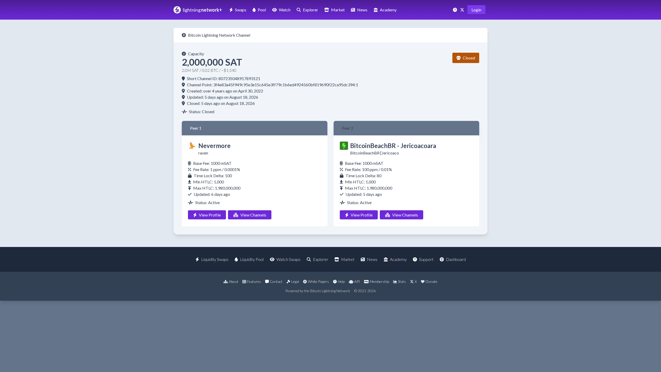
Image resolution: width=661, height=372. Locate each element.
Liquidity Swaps (215, 259)
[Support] (455, 9)
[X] (462, 9)
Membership (379, 281)
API (357, 281)
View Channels (253, 214)
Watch (284, 9)
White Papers (318, 281)
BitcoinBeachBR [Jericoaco (374, 152)
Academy (388, 9)
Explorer (310, 9)
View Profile (210, 214)
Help (341, 281)
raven (203, 152)
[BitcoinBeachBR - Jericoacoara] (344, 146)
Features (254, 281)
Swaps (240, 9)
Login (476, 9)
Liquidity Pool (252, 259)
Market (338, 9)
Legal (295, 281)
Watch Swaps (289, 259)
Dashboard (456, 259)
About (233, 281)
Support (426, 259)
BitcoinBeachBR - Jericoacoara (393, 145)
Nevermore (214, 145)
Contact (276, 281)
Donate (431, 281)
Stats (402, 281)
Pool (262, 9)
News (362, 9)
